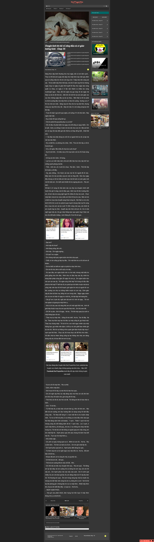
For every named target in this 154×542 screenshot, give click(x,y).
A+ (141, 541)
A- (143, 541)
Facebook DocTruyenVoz (55, 371)
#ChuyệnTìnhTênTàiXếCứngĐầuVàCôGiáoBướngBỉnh (59, 42)
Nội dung (61, 8)
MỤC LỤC (67, 500)
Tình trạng (68, 8)
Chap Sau (81, 500)
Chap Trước (53, 500)
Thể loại (54, 8)
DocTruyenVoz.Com (72, 365)
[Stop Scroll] (153, 541)
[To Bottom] (148, 541)
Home (46, 42)
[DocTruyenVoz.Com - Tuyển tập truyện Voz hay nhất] (77, 3)
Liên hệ (76, 536)
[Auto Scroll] (150, 541)
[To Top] (145, 541)
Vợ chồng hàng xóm (98, 53)
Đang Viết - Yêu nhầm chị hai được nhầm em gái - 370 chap (99, 79)
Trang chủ (49, 8)
